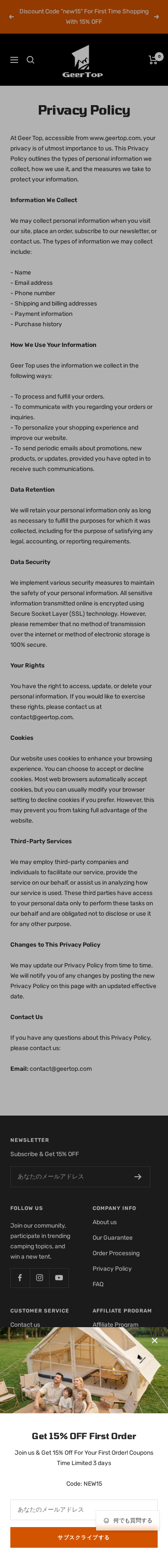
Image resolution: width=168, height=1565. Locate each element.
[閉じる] (155, 1340)
